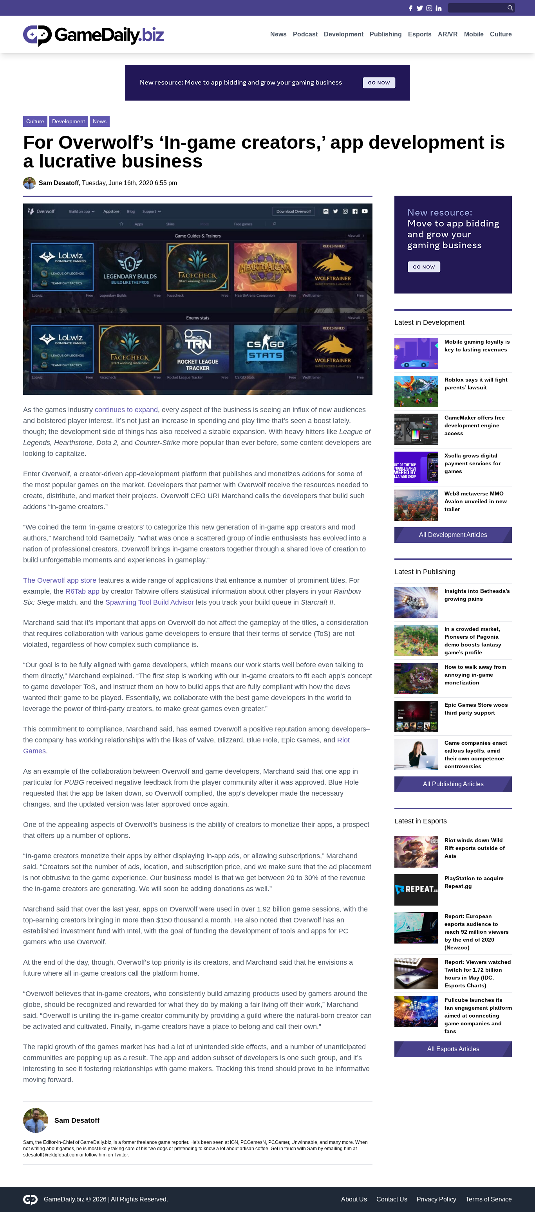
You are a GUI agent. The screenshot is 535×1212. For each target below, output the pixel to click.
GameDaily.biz (64, 1199)
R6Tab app (82, 591)
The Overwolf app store (59, 580)
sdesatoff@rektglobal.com (50, 1155)
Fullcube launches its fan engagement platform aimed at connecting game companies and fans (478, 1015)
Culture (501, 34)
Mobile (474, 34)
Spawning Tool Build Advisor (149, 602)
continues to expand (126, 410)
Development (343, 34)
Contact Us (391, 1199)
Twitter (121, 1155)
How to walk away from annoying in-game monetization (475, 675)
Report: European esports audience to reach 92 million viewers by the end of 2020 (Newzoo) (477, 932)
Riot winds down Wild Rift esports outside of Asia (475, 848)
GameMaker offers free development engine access (475, 425)
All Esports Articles (453, 1049)
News (278, 34)
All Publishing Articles (453, 784)
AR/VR (448, 34)
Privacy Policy (436, 1199)
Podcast (305, 34)
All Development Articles (453, 534)
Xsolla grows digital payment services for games (473, 463)
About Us (354, 1199)
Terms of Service (489, 1199)
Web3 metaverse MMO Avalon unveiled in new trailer (476, 501)
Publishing (386, 34)
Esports (420, 34)
